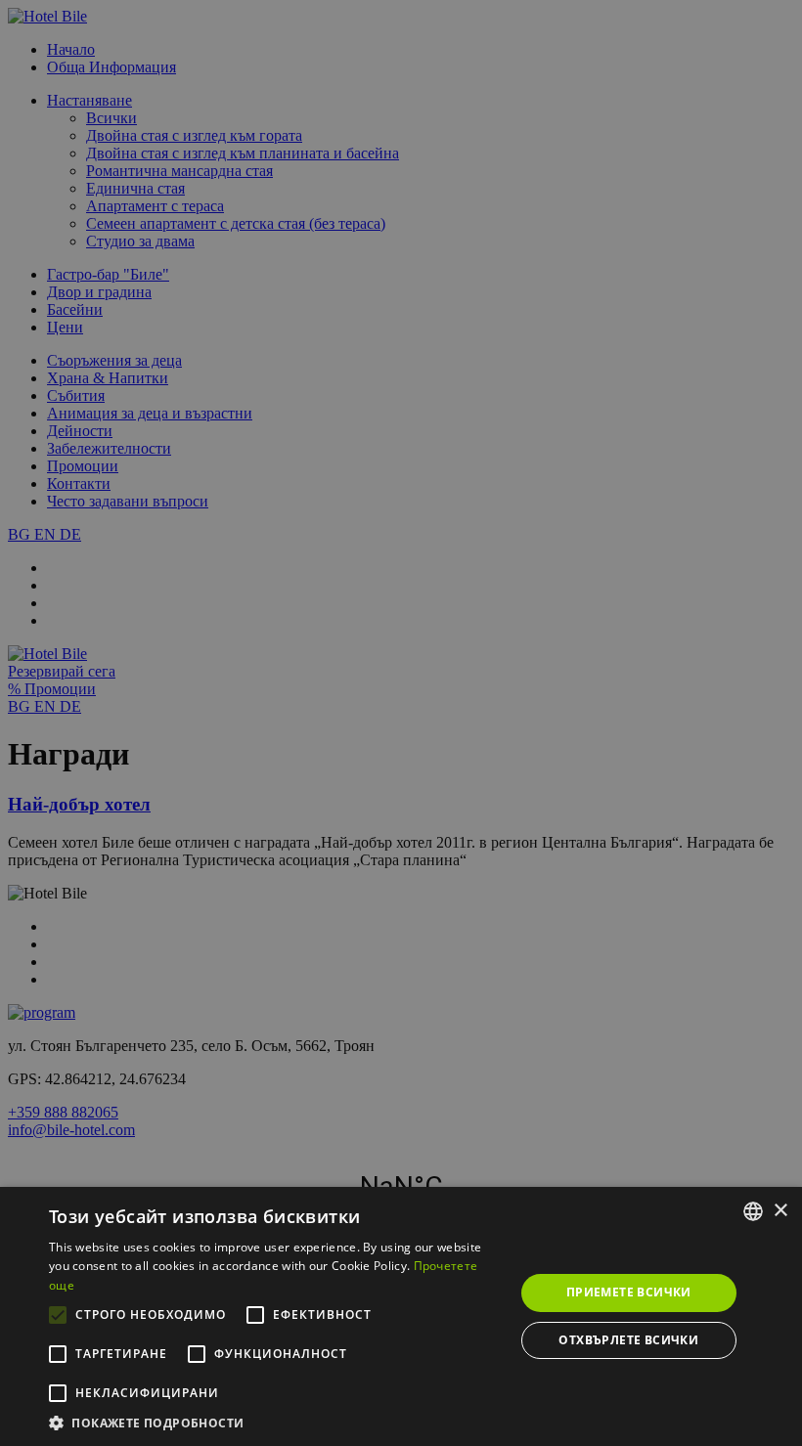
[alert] (401, 723)
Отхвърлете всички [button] (628, 1340)
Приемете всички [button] (628, 1292)
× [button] (780, 1211)
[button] (275, 1422)
